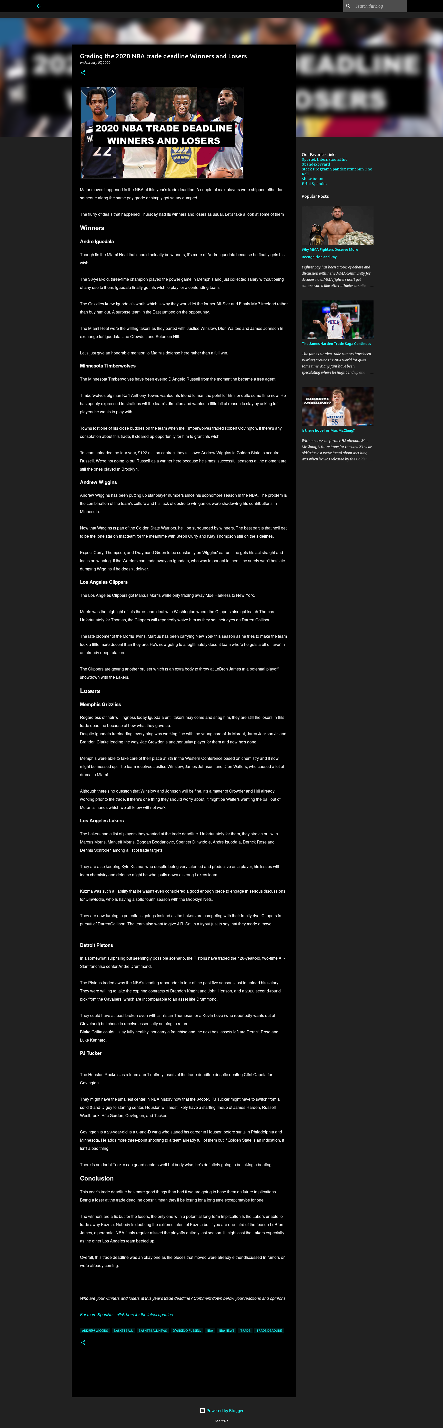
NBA (210, 1330)
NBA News (226, 1330)
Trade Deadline (269, 1330)
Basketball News (153, 1330)
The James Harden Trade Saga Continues (336, 344)
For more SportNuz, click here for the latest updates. (127, 1314)
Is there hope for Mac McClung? (328, 430)
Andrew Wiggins (95, 1330)
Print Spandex (314, 183)
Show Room (312, 179)
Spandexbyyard (316, 164)
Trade (245, 1330)
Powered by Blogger (225, 1410)
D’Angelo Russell (187, 1330)
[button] (83, 73)
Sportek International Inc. (325, 159)
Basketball (123, 1330)
